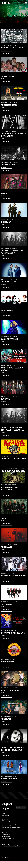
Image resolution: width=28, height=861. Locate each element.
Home (4, 813)
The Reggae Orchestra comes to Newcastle (12, 748)
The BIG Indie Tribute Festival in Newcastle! (12, 428)
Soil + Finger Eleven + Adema (12, 368)
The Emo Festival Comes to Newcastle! (13, 251)
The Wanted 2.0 (8, 281)
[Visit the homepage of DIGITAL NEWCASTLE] (5, 3)
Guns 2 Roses (7, 661)
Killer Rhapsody (9, 778)
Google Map (5, 844)
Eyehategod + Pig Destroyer (9, 488)
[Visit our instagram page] (5, 809)
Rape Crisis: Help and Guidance (7, 828)
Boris (4, 193)
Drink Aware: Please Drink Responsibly (9, 824)
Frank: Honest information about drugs (9, 825)
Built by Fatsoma (7, 858)
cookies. (22, 807)
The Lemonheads (9, 105)
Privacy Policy (6, 821)
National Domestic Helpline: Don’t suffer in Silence (11, 827)
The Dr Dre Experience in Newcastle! (13, 134)
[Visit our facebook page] (3, 809)
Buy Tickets (6, 53)
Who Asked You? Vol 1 (12, 47)
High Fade (6, 222)
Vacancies (5, 819)
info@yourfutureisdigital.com (12, 846)
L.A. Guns (5, 399)
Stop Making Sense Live (13, 633)
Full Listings (5, 815)
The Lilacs (6, 719)
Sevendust (6, 604)
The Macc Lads (8, 164)
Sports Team (7, 76)
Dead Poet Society (10, 690)
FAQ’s (3, 817)
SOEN (3, 518)
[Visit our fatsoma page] (8, 809)
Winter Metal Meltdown (13, 575)
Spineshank (7, 310)
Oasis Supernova (9, 339)
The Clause (6, 547)
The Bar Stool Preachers (13, 458)
